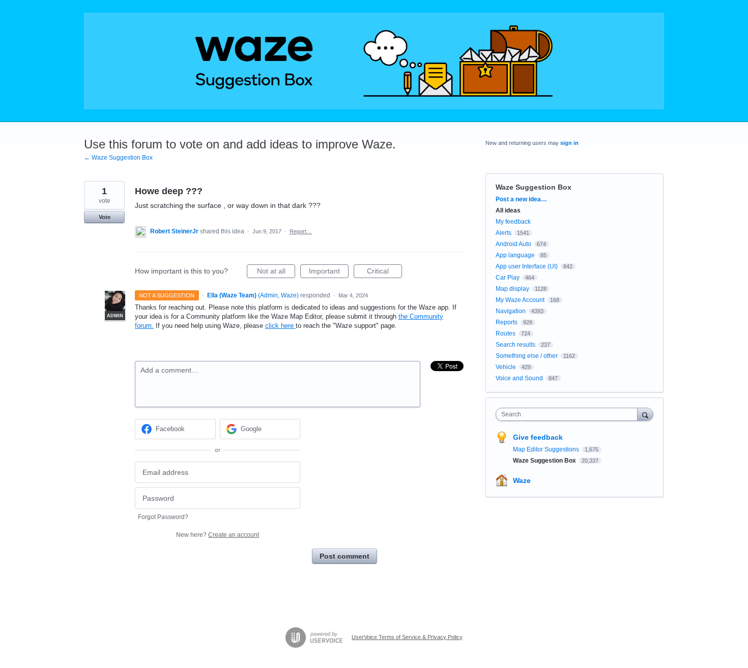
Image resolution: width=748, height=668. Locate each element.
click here (280, 325)
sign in (569, 143)
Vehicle (506, 367)
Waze (522, 480)
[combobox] (569, 414)
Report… (301, 231)
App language (515, 255)
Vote (104, 217)
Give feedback (538, 437)
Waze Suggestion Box (533, 187)
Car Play (508, 277)
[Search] (645, 414)
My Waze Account (520, 299)
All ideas (508, 210)
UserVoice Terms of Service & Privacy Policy (407, 637)
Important (329, 272)
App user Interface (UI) (527, 266)
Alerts (503, 232)
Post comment (344, 556)
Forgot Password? (163, 517)
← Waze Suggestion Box (118, 157)
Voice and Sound (519, 378)
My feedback (513, 221)
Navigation (511, 311)
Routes (505, 333)
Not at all (276, 272)
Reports (506, 322)
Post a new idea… (521, 199)
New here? (217, 534)
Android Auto (513, 244)
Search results (515, 344)
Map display (512, 288)
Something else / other (527, 355)
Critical (384, 272)
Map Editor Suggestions (547, 449)
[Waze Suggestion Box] (374, 61)
